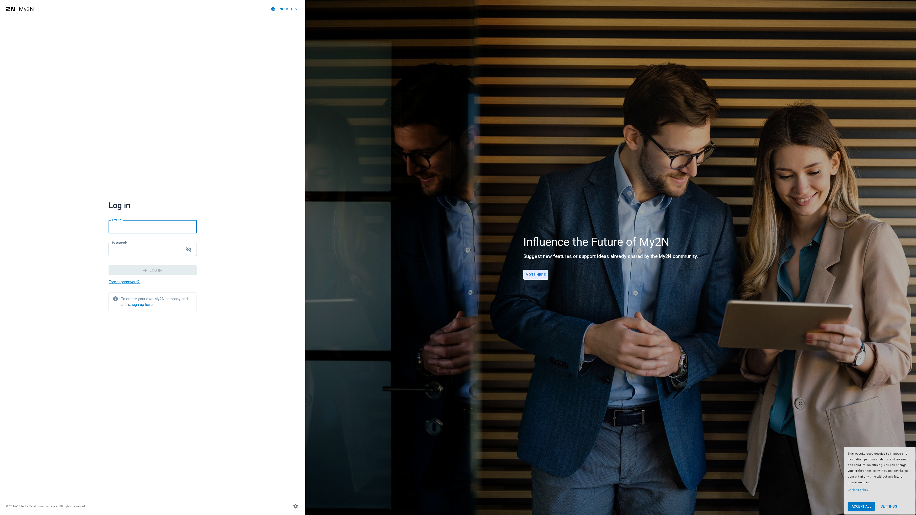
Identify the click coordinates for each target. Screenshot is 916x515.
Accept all (861, 506)
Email (116, 220)
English (284, 9)
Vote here (536, 275)
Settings (889, 506)
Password (120, 242)
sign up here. (142, 304)
